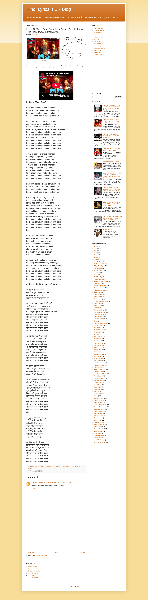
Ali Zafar (96, 272)
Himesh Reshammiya (100, 323)
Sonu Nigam (97, 420)
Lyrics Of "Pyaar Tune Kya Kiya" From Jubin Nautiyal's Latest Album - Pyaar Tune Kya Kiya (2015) (112, 175)
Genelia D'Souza (99, 319)
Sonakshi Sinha (98, 415)
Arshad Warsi (98, 299)
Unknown (34, 482)
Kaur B (55, 466)
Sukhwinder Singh (99, 422)
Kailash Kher (98, 341)
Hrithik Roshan (98, 325)
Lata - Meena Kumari (34, 577)
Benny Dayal (98, 305)
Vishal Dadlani (98, 437)
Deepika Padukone (99, 312)
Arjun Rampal (98, 297)
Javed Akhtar (98, 332)
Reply (33, 488)
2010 (95, 246)
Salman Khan (98, 389)
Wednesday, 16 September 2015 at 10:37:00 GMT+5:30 (54, 482)
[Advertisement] (56, 535)
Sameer (96, 391)
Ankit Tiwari (97, 283)
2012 (95, 250)
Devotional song (99, 314)
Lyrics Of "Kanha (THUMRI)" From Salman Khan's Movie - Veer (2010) (111, 121)
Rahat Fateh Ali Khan (100, 374)
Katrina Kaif (97, 347)
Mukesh (96, 39)
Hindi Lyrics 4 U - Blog (48, 9)
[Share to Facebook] (39, 471)
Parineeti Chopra (99, 365)
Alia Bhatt (97, 274)
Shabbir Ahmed (98, 398)
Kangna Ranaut (98, 343)
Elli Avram (42, 466)
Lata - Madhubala (33, 573)
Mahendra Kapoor (99, 48)
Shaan (96, 396)
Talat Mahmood (98, 44)
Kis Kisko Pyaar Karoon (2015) (65, 466)
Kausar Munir (98, 349)
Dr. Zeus (37, 466)
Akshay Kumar (98, 270)
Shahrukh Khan (98, 402)
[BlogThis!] (35, 471)
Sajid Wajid (97, 387)
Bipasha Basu (98, 308)
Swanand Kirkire (99, 429)
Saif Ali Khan (98, 385)
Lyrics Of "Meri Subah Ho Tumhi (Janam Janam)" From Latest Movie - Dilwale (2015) (112, 218)
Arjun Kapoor (98, 294)
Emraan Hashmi (99, 316)
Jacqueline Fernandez (100, 330)
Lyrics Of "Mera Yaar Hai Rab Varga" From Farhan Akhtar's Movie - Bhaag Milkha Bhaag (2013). (111, 107)
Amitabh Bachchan (99, 279)
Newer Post (30, 552)
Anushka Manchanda (100, 285)
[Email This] (33, 471)
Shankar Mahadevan (100, 407)
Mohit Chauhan (98, 358)
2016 (95, 259)
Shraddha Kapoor (99, 409)
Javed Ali (96, 334)
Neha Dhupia (98, 360)
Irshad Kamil (97, 327)
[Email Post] (29, 470)
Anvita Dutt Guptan (99, 290)
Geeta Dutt (97, 41)
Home (56, 552)
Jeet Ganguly (98, 336)
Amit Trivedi (97, 277)
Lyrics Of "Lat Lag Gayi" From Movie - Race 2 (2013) (111, 149)
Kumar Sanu (97, 50)
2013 (95, 253)
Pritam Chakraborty (99, 369)
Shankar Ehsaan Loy (100, 405)
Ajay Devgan (98, 268)
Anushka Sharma (99, 288)
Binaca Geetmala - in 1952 (111, 161)
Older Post (82, 552)
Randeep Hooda (99, 378)
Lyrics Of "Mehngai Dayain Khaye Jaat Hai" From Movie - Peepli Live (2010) (111, 136)
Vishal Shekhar (98, 440)
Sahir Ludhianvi (107, 229)
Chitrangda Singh (99, 310)
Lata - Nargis (32, 575)
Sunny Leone (98, 426)
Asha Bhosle (98, 32)
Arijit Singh (97, 52)
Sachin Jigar (97, 383)
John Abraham (98, 338)
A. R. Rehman (98, 261)
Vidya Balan (97, 433)
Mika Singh (97, 356)
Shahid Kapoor (98, 400)
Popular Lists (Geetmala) (35, 569)
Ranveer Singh (98, 380)
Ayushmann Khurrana (100, 301)
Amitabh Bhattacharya (100, 281)
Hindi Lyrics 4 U (98, 28)
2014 (95, 255)
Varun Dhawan (98, 431)
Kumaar (96, 352)
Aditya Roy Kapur (99, 266)
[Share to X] (37, 471)
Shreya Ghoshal (99, 55)
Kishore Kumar (98, 37)
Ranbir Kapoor (98, 376)
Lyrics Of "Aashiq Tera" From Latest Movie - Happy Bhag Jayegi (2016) (111, 203)
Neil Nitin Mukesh (99, 363)
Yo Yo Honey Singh (99, 442)
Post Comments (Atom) (41, 555)
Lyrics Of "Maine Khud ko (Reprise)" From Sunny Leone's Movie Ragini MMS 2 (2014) (112, 189)
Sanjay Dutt (97, 394)
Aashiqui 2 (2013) (99, 264)
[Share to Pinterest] (42, 471)
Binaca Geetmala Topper (35, 571)
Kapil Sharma (49, 466)
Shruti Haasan (98, 413)
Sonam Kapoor (98, 418)
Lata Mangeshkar (99, 30)
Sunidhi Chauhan (99, 424)
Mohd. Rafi (97, 35)
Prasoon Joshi (98, 367)
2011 (95, 248)
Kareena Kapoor (99, 345)
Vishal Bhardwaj (99, 435)
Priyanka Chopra (99, 371)
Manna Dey (97, 46)
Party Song (77, 466)
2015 (32, 466)
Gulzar (96, 321)
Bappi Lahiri (97, 303)
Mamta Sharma (98, 354)
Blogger (77, 586)
